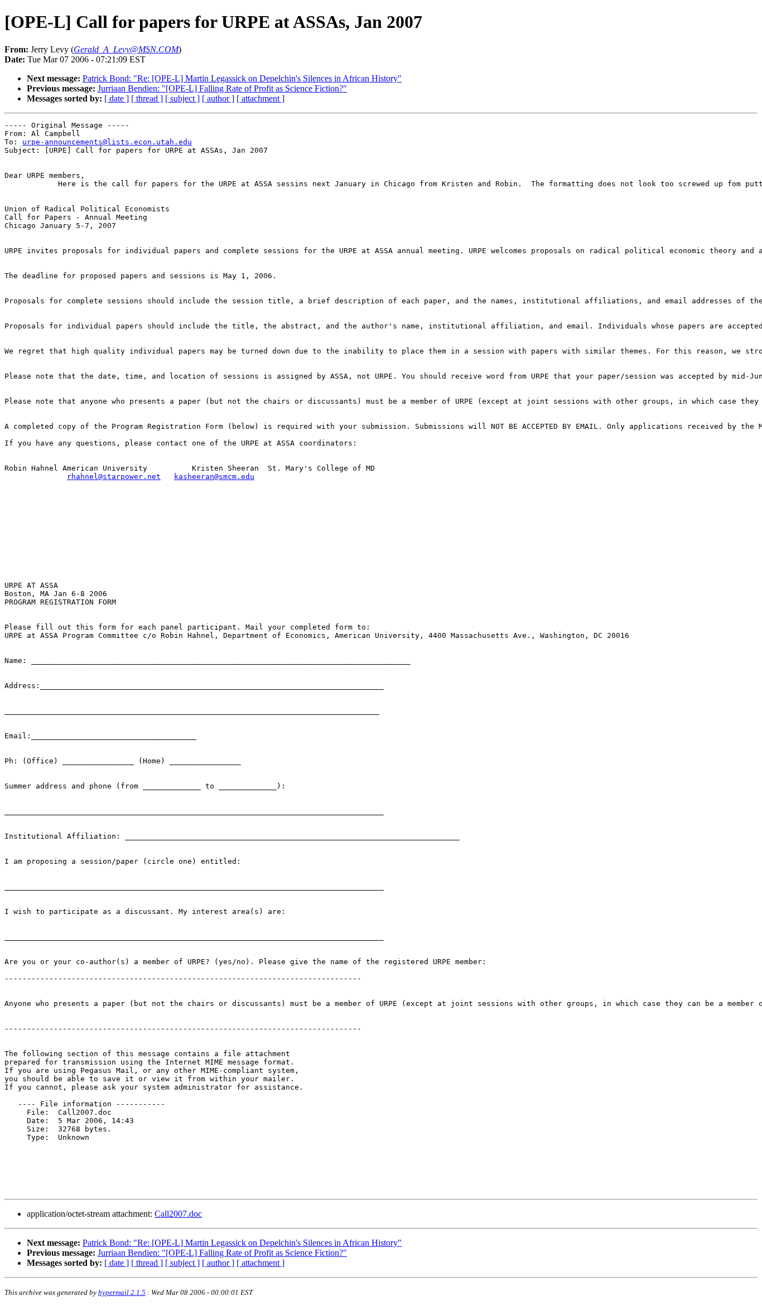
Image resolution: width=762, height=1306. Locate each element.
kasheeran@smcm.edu (214, 476)
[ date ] (116, 98)
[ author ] (218, 98)
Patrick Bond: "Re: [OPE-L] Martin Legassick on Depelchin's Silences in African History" (242, 78)
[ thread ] (147, 98)
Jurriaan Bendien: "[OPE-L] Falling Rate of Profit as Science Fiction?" (222, 88)
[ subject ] (182, 98)
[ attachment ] (260, 98)
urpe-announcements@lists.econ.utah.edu (107, 142)
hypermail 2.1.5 (122, 1292)
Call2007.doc (178, 1213)
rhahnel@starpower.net (114, 476)
